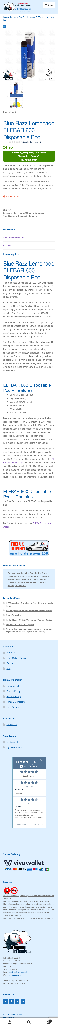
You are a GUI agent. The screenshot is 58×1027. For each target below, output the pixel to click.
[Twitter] (5, 1001)
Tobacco (12, 573)
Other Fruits (34, 576)
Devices (13, 17)
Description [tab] (9, 229)
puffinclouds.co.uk (14, 974)
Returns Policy (14, 696)
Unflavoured (20, 585)
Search (29, 1022)
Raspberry (34, 216)
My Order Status (14, 747)
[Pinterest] (23, 1001)
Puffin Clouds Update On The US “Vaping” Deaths (29, 619)
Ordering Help (13, 685)
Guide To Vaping (13, 615)
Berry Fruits (18, 213)
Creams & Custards (16, 582)
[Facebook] (11, 1001)
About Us (11, 652)
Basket (45, 1020)
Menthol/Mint (23, 573)
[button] (4, 26)
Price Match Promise (16, 657)
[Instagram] (17, 1001)
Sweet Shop (20, 579)
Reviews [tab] (7, 245)
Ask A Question (41, 142)
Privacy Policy (13, 691)
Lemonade (23, 216)
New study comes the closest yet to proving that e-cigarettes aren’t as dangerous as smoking (29, 630)
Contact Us (12, 724)
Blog (9, 668)
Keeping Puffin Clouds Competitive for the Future (29, 610)
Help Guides (13, 707)
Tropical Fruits (20, 576)
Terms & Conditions (16, 701)
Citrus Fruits (31, 213)
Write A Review (27, 142)
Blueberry (12, 216)
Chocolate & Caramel (36, 579)
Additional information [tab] (13, 237)
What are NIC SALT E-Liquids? (20, 624)
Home (5, 17)
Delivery (11, 663)
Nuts (35, 582)
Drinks (41, 213)
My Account (12, 742)
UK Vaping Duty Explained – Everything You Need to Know (30, 604)
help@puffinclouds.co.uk (18, 972)
